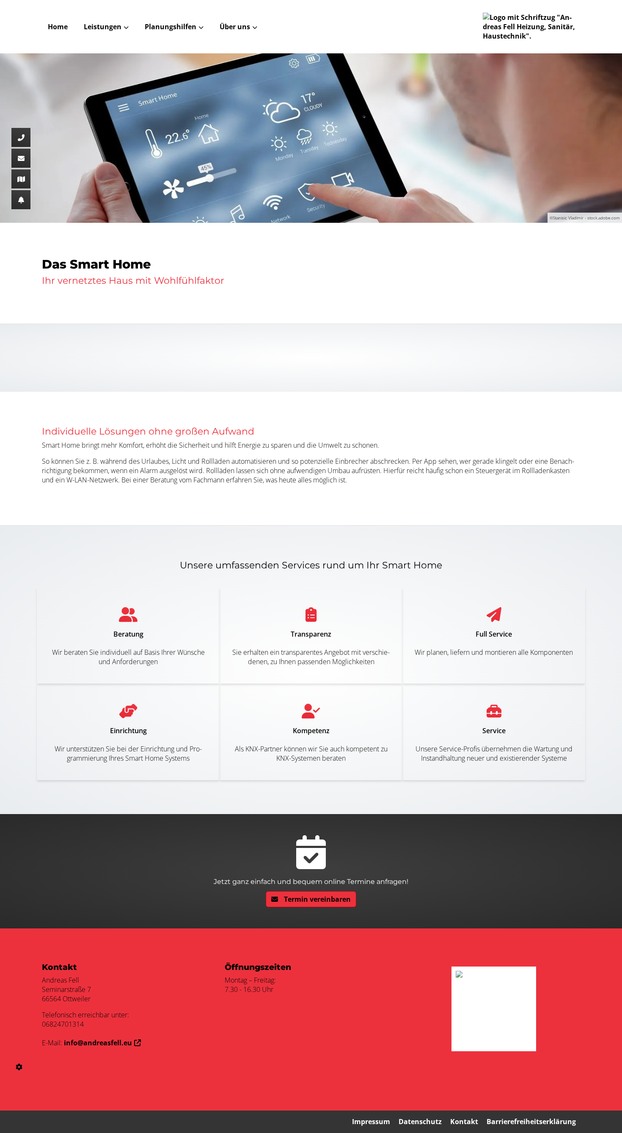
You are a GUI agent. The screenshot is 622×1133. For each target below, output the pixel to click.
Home (58, 26)
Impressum (371, 1121)
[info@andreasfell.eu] (20, 158)
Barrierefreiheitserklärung (531, 1121)
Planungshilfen (170, 26)
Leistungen (102, 26)
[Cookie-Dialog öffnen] (19, 1067)
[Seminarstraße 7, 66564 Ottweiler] (20, 178)
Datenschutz (420, 1121)
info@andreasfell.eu (98, 1042)
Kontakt (464, 1121)
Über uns (235, 26)
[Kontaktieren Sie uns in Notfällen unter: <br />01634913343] (20, 199)
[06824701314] (20, 137)
